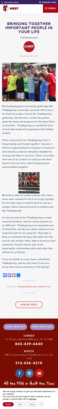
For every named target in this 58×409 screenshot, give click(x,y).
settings (32, 399)
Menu (52, 8)
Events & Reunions (27, 286)
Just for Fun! (44, 286)
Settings (32, 404)
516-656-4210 (11, 2)
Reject (20, 404)
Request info (49, 2)
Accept (8, 404)
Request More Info (15, 326)
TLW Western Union (29, 37)
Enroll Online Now (42, 326)
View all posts (29, 304)
